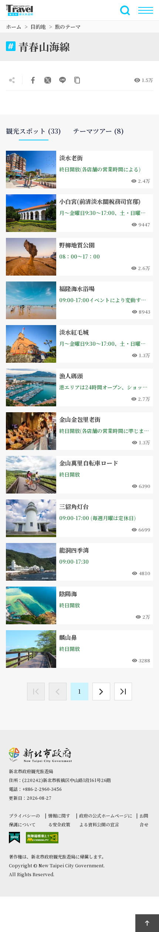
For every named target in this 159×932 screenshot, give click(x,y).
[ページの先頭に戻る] (147, 923)
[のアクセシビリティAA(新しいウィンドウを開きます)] (42, 837)
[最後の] (123, 691)
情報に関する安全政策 (59, 819)
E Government (14, 837)
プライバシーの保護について (24, 819)
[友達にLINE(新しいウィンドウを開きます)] (62, 80)
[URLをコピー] (77, 80)
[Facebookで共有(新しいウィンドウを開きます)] (33, 80)
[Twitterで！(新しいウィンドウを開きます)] (47, 80)
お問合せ (143, 819)
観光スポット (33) (33, 131)
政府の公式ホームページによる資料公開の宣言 (105, 819)
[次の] (101, 691)
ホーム (13, 26)
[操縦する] (145, 10)
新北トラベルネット (23, 10)
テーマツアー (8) (98, 131)
